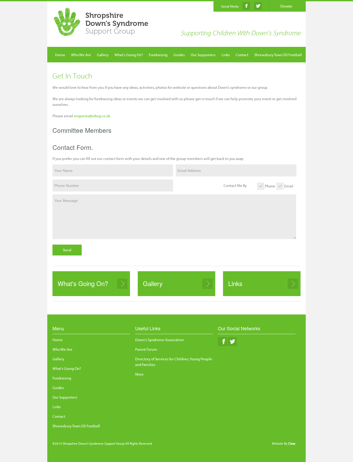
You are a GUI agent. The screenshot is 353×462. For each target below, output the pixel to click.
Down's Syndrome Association (159, 339)
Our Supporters (203, 54)
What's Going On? (128, 54)
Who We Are (81, 54)
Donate (286, 6)
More (139, 374)
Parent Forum (146, 349)
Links (225, 54)
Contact (242, 54)
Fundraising (158, 54)
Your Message (66, 201)
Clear (291, 443)
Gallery (103, 54)
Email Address (189, 170)
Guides (179, 54)
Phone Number (66, 186)
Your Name (63, 170)
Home (60, 54)
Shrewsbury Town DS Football (278, 54)
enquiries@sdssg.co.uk (92, 115)
